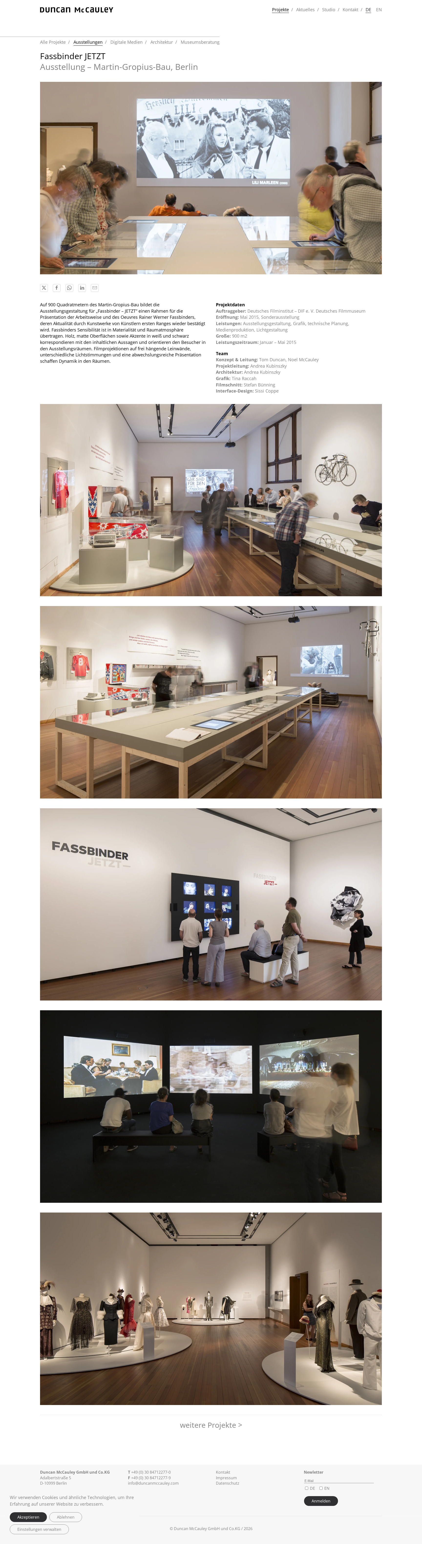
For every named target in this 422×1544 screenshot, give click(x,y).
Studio (328, 9)
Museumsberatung (200, 42)
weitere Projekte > (211, 1425)
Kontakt (350, 9)
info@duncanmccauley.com (153, 1483)
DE (368, 9)
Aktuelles (305, 9)
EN (379, 9)
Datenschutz (227, 1483)
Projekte (280, 9)
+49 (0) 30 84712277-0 (151, 1472)
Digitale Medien (126, 42)
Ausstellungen (88, 42)
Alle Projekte (53, 42)
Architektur (161, 42)
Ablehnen (65, 1517)
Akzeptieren (28, 1517)
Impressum (226, 1477)
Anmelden (321, 1501)
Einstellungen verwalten (39, 1529)
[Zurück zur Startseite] (76, 10)
